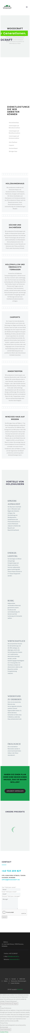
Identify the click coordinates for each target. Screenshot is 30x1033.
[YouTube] (18, 973)
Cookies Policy (4, 1032)
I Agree (16, 1003)
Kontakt (14, 979)
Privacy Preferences (6, 1003)
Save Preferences (5, 1029)
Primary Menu (26, 7)
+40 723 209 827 (13, 953)
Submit (4, 917)
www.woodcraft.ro (14, 959)
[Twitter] (16, 973)
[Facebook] (11, 973)
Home (6, 979)
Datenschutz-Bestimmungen (18, 981)
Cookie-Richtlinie (15, 983)
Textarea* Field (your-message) (11, 896)
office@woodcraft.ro (13, 956)
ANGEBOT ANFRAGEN (15, 791)
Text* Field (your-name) (9, 887)
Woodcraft (20, 989)
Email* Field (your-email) (9, 892)
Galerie (5, 981)
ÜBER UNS (22, 979)
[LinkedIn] (14, 973)
